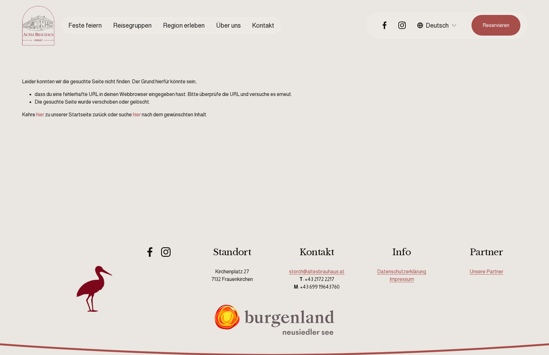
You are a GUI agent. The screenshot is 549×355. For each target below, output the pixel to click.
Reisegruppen (132, 25)
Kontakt (263, 25)
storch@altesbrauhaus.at (316, 271)
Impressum (402, 279)
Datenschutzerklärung (401, 271)
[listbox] (437, 25)
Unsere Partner (486, 271)
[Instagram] (402, 25)
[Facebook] (384, 25)
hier (40, 114)
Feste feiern (85, 25)
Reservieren (496, 25)
